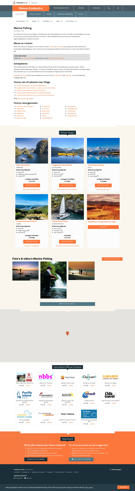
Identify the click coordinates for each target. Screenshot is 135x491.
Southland (23, 75)
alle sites (34, 3)
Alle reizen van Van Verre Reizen (67, 189)
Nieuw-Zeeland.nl (20, 21)
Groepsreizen (46, 106)
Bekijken (103, 227)
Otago (58, 21)
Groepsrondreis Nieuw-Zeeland (26, 221)
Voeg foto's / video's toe (112, 259)
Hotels (44, 116)
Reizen (49, 14)
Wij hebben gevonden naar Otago (102, 222)
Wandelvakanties (47, 118)
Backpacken (20, 113)
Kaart (81, 14)
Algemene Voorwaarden (38, 472)
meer (20, 385)
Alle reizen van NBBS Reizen (31, 189)
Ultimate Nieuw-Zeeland (60, 221)
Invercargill (60, 46)
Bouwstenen (46, 111)
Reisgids (34, 21)
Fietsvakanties (71, 106)
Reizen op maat (21, 118)
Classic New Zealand (22, 165)
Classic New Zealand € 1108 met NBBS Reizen (31, 85)
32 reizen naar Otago (27, 58)
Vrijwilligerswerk (72, 109)
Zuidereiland (46, 21)
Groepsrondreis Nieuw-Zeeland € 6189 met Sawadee (34, 93)
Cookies (76, 472)
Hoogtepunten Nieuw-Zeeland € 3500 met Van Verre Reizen (36, 88)
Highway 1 (69, 75)
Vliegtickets (20, 109)
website (28, 385)
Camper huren (21, 111)
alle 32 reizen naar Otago (25, 98)
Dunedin (51, 46)
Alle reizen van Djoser (103, 189)
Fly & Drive (20, 116)
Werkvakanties (71, 113)
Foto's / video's (35, 14)
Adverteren (17, 472)
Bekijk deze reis (31, 185)
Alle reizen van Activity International (67, 246)
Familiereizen (71, 111)
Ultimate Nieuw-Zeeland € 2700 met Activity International (35, 95)
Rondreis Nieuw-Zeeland (96, 165)
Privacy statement (59, 472)
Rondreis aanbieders (65, 14)
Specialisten (46, 113)
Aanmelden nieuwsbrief (36, 459)
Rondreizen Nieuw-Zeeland (25, 106)
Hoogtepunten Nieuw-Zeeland (62, 165)
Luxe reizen (45, 109)
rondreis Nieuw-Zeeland (56, 58)
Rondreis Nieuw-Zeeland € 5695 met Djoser (31, 90)
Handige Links (25, 472)
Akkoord (123, 487)
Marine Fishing (70, 21)
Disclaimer (69, 472)
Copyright (49, 472)
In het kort (19, 14)
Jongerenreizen (72, 116)
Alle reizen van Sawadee (31, 246)
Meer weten (89, 487)
